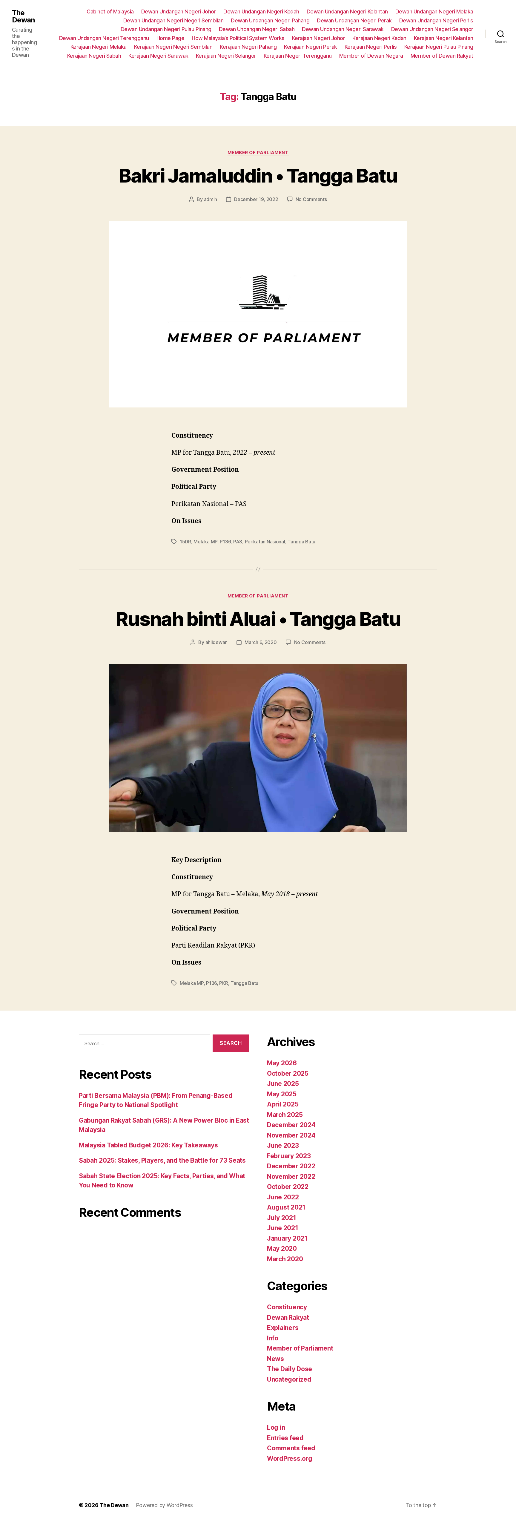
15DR (185, 542)
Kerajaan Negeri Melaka (98, 47)
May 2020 (282, 1248)
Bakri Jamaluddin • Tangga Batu (258, 175)
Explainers (282, 1327)
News (275, 1358)
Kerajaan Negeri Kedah (379, 38)
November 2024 (291, 1135)
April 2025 (282, 1104)
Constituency (287, 1307)
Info (272, 1338)
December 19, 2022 (256, 199)
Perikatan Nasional (265, 542)
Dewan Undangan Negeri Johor (178, 11)
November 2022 (291, 1176)
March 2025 (284, 1114)
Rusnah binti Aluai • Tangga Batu (258, 618)
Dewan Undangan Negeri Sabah (257, 29)
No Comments (311, 199)
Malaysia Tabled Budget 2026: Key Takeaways (148, 1145)
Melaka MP (205, 542)
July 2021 (281, 1217)
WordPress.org (289, 1458)
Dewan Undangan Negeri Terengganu (104, 38)
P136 (225, 542)
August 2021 (286, 1207)
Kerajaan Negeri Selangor (226, 56)
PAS (237, 542)
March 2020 (285, 1259)
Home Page (170, 38)
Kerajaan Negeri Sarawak (158, 56)
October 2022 (287, 1186)
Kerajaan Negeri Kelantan (443, 38)
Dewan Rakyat (288, 1317)
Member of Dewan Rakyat (442, 56)
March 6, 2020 (261, 642)
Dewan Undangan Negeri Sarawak (343, 29)
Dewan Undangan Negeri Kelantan (347, 11)
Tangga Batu (301, 542)
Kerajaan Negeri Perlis (371, 47)
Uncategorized (289, 1379)
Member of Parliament (258, 152)
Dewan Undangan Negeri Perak (354, 20)
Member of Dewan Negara (371, 56)
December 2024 (291, 1125)
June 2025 (283, 1083)
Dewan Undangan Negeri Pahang (270, 20)
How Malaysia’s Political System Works (238, 38)
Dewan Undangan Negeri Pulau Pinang (166, 29)
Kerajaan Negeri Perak (310, 47)
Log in (276, 1427)
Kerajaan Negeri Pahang (248, 47)
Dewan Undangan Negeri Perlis (436, 20)
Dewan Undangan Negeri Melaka (434, 11)
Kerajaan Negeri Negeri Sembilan (173, 47)
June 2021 (282, 1228)
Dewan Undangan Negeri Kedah (261, 11)
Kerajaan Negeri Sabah (94, 56)
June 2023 (283, 1145)
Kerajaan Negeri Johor (318, 38)
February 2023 (289, 1156)
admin (210, 199)
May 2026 (282, 1063)
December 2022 (291, 1166)
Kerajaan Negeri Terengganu (298, 56)
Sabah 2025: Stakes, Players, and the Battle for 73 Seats (162, 1160)
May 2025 (282, 1094)
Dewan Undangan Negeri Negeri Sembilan (173, 20)
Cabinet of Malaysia (110, 11)
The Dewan (23, 16)
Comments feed (291, 1448)
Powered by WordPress (164, 1505)
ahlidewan (216, 642)
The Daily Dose (289, 1369)
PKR (223, 983)
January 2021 (287, 1238)
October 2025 (287, 1073)
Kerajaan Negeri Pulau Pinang (438, 47)
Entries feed (285, 1438)
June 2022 (283, 1197)
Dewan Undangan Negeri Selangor (432, 29)
